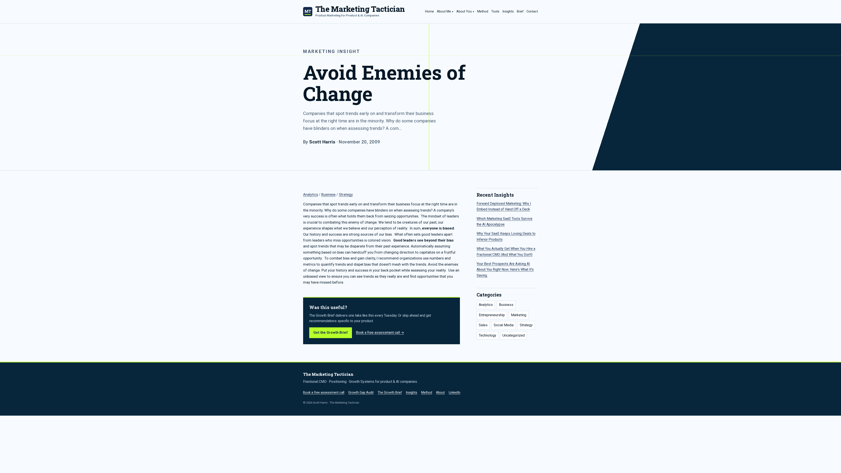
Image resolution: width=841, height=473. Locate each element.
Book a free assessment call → (380, 332)
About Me (444, 11)
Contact (532, 11)
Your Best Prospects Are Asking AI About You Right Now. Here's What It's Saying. (505, 269)
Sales (483, 325)
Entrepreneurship (492, 315)
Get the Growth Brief (330, 332)
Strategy (346, 194)
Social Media (504, 325)
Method (482, 11)
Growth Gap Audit (361, 392)
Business (328, 194)
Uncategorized (513, 335)
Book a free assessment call (323, 392)
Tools (495, 11)
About (440, 392)
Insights (508, 11)
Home (429, 11)
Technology (487, 335)
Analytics (310, 194)
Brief (520, 11)
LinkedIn (454, 392)
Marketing (518, 315)
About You (464, 11)
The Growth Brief (390, 392)
